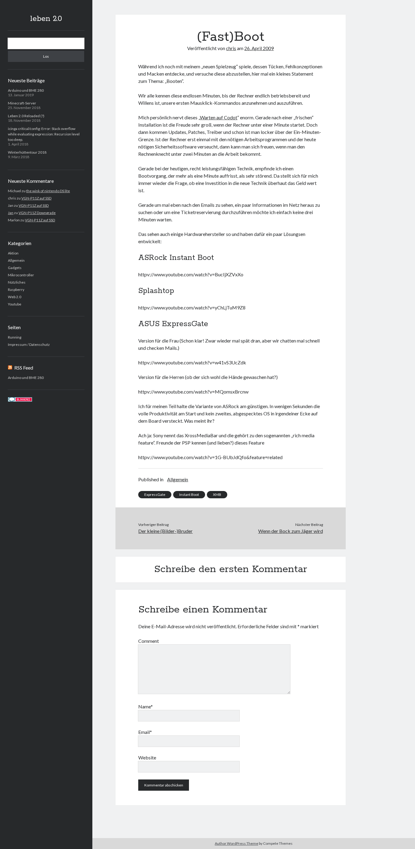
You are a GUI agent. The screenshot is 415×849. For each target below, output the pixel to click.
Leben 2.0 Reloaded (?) (26, 116)
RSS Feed (23, 367)
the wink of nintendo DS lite (48, 191)
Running (14, 337)
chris (231, 48)
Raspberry (16, 289)
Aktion (13, 253)
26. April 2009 (259, 48)
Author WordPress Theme (236, 843)
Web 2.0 (14, 297)
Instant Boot (189, 494)
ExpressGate (154, 494)
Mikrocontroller (21, 275)
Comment (148, 641)
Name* (145, 706)
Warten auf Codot (218, 117)
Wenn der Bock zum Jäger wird (290, 531)
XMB (217, 494)
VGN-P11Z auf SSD (36, 198)
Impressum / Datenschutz (29, 344)
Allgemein (16, 260)
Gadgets (15, 267)
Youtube (14, 304)
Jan (10, 212)
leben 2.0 (46, 19)
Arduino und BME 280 (26, 90)
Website (147, 757)
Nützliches (17, 282)
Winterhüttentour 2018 (27, 152)
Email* (145, 732)
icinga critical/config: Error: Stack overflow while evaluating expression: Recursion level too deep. (44, 134)
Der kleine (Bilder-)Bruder (165, 531)
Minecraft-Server (22, 103)
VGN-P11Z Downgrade (37, 212)
